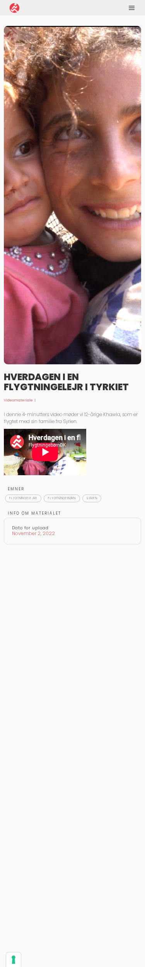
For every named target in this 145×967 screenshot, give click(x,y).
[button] (131, 7)
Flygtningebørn (62, 498)
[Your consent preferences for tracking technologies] (13, 959)
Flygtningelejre (23, 498)
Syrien (92, 498)
